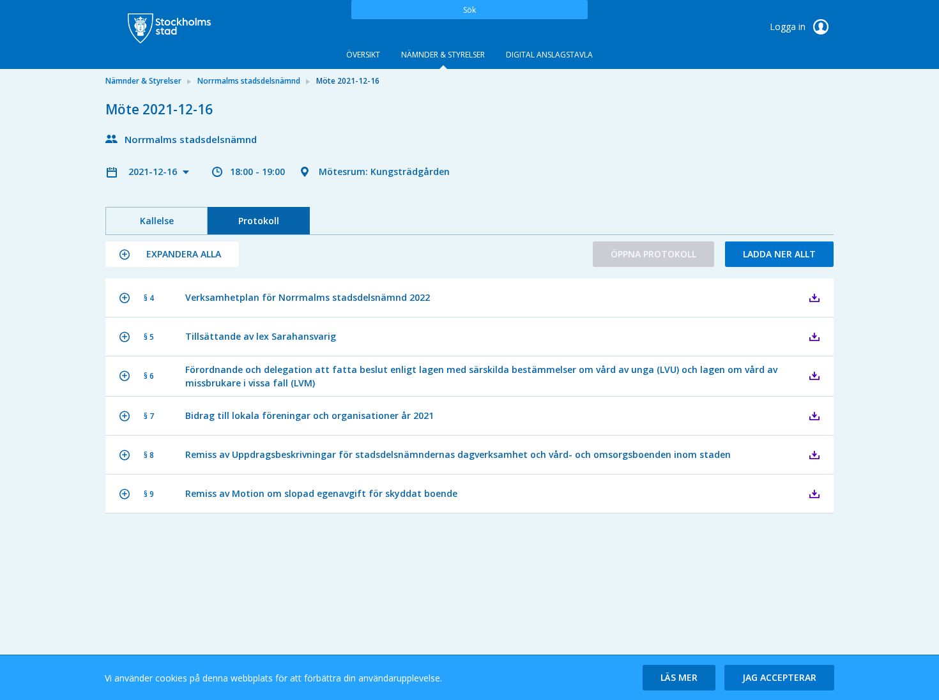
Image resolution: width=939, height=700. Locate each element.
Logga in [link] (789, 26)
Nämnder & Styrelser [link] (143, 80)
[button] (172, 254)
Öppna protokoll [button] (653, 254)
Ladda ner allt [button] (779, 254)
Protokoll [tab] (258, 221)
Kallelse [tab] (157, 221)
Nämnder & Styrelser (443, 54)
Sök (469, 9)
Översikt (363, 54)
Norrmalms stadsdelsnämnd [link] (248, 80)
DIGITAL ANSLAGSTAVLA (549, 54)
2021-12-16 (153, 171)
